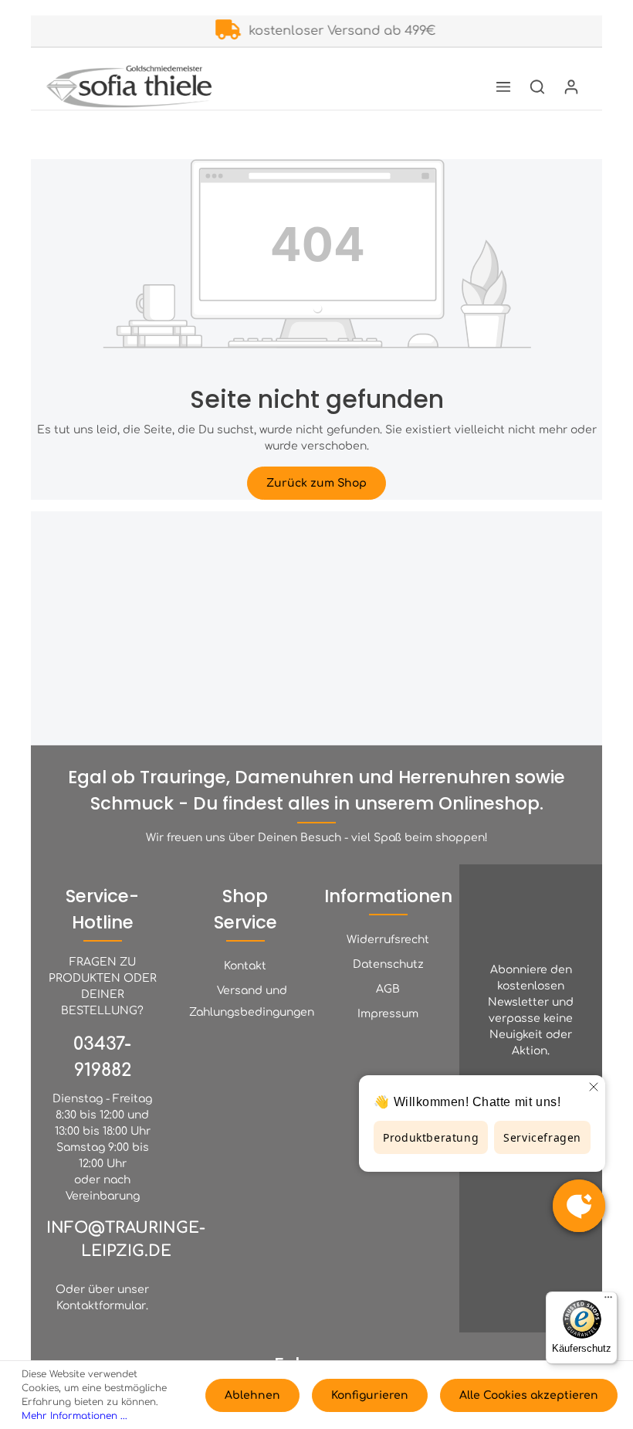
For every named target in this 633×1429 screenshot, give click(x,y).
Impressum (387, 1014)
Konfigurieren (369, 1395)
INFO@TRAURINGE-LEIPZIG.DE (125, 1239)
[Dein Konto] (571, 86)
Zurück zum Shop (316, 483)
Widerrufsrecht (388, 939)
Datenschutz (388, 964)
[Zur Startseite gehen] (129, 86)
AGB (388, 989)
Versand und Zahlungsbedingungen (251, 1001)
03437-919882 (102, 1057)
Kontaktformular (101, 1306)
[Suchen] (537, 86)
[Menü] (503, 86)
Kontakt (245, 966)
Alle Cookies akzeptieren (528, 1395)
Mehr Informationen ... (74, 1415)
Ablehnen (252, 1395)
